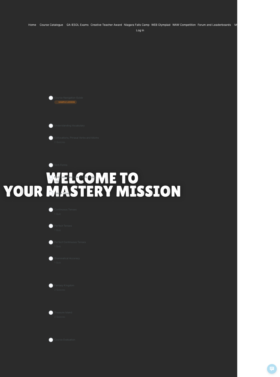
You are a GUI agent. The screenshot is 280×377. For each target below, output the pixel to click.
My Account (242, 24)
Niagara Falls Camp (136, 24)
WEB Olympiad (160, 24)
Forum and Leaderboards (214, 24)
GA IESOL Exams (78, 24)
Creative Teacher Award (106, 24)
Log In (140, 30)
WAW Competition (184, 24)
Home (32, 24)
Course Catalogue (51, 24)
